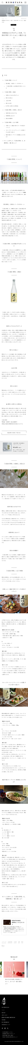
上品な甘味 (8, 100)
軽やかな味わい (9, 98)
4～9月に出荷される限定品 (12, 106)
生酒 (19, 942)
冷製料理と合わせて (10, 115)
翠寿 (22, 942)
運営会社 (3, 1012)
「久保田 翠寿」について (10, 80)
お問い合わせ (4, 1015)
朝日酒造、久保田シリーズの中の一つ (14, 83)
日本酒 (15, 942)
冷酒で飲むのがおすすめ (11, 113)
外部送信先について (6, 1024)
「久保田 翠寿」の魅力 (10, 92)
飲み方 (3, 945)
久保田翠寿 (10, 942)
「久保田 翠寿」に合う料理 (11, 122)
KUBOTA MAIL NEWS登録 (8, 1017)
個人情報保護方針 (5, 1022)
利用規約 (3, 1019)
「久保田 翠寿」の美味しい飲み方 (13, 110)
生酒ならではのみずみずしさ (12, 95)
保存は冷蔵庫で (9, 118)
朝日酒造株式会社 (5, 1007)
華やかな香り (9, 103)
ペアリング (4, 942)
